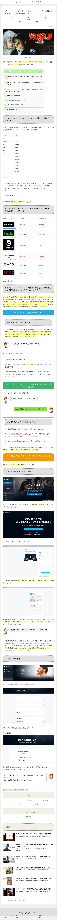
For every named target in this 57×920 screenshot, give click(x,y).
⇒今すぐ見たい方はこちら (9, 228)
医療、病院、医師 (20, 789)
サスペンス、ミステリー (9, 789)
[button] (37, 22)
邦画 (27, 789)
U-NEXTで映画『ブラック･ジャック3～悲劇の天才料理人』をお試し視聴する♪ (28, 457)
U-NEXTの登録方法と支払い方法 (15, 104)
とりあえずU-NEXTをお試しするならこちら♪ (28, 313)
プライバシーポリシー (14, 915)
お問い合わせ (42, 915)
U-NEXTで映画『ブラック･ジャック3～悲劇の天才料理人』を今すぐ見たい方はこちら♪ (28, 385)
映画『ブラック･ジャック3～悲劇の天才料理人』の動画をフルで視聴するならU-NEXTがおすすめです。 (23, 90)
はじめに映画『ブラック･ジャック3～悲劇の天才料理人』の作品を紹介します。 (23, 77)
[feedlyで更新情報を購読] (27, 816)
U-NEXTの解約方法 (12, 109)
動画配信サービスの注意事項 (14, 95)
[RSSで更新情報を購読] (30, 816)
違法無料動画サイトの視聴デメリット (16, 100)
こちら (24, 621)
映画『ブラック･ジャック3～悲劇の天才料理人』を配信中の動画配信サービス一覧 (23, 83)
